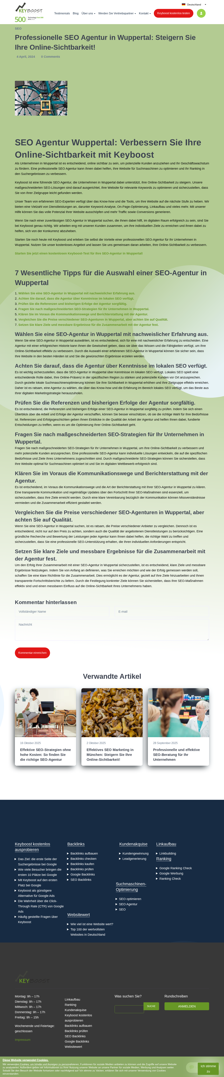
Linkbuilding (167, 853)
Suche (151, 1006)
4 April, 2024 (26, 56)
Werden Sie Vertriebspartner (116, 13)
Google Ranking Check (175, 868)
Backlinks (76, 844)
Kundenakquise (133, 844)
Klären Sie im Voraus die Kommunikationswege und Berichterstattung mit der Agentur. (83, 314)
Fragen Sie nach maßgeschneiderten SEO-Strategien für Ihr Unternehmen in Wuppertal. (83, 309)
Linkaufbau (166, 844)
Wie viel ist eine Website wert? (92, 924)
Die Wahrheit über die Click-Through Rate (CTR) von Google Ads (41, 906)
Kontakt (143, 13)
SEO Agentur (128, 904)
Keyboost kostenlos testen (173, 13)
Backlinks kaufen (82, 864)
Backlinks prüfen (82, 869)
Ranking (163, 858)
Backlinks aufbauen (84, 853)
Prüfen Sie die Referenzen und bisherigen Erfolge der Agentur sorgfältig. (72, 304)
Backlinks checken (83, 858)
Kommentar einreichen (32, 652)
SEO (18, 28)
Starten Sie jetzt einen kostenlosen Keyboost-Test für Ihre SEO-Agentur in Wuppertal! (79, 253)
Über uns (87, 13)
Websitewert (78, 914)
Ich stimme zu (208, 1068)
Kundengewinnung (135, 853)
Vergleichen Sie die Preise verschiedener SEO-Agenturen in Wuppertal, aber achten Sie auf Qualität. (93, 319)
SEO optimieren (130, 899)
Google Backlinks (83, 874)
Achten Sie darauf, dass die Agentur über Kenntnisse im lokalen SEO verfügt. (76, 298)
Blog (76, 13)
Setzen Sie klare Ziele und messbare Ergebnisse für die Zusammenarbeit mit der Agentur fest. (88, 325)
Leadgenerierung (134, 858)
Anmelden (187, 1006)
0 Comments (50, 56)
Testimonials (62, 13)
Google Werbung (171, 873)
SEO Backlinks (81, 879)
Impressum (22, 1039)
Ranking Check (170, 878)
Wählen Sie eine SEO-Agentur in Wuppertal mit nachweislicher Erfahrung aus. (76, 293)
